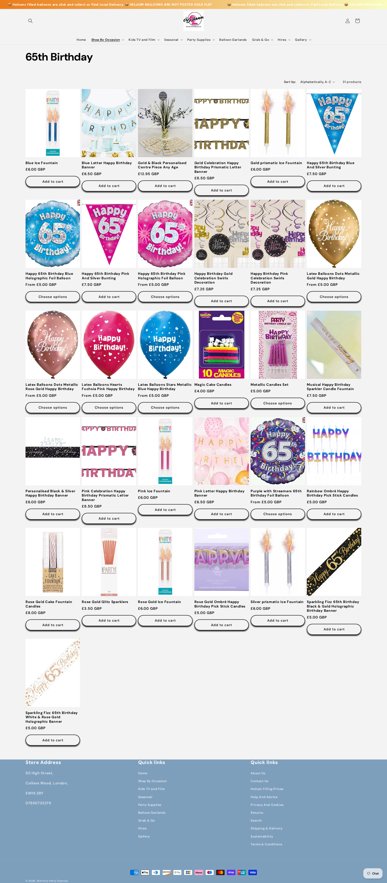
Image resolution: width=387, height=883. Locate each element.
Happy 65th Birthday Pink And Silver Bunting (105, 276)
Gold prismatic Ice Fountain (276, 163)
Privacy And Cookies (267, 805)
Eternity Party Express (52, 880)
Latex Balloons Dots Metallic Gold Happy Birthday (333, 276)
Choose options (53, 297)
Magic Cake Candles (213, 385)
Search (256, 820)
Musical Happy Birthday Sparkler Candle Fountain (330, 387)
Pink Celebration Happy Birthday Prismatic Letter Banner (105, 495)
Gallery (144, 836)
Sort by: (290, 82)
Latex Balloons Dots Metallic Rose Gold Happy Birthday (52, 387)
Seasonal (145, 797)
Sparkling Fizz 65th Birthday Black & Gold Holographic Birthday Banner (333, 606)
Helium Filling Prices (267, 789)
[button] (30, 21)
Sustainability (262, 836)
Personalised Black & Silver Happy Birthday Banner (50, 493)
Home (142, 773)
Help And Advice (264, 797)
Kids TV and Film (151, 789)
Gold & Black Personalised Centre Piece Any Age (162, 165)
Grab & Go (146, 820)
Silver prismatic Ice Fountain (277, 602)
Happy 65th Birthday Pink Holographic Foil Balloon (161, 276)
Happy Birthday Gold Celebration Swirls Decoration (213, 278)
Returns (257, 813)
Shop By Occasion (152, 781)
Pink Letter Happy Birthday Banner (219, 493)
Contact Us (259, 781)
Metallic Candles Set (269, 385)
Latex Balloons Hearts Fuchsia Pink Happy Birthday (108, 387)
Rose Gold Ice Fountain (159, 602)
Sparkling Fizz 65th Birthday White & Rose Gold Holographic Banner (52, 717)
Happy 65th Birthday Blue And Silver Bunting (330, 165)
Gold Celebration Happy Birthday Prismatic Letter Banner (217, 167)
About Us (258, 773)
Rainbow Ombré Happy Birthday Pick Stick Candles (332, 493)
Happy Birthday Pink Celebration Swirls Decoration (269, 278)
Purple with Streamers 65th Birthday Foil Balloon (276, 493)
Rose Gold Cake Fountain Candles (49, 604)
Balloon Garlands (152, 813)
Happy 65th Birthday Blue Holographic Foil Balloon (49, 276)
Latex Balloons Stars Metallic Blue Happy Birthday (164, 387)
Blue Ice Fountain (42, 163)
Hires (142, 828)
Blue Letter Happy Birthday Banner (107, 165)
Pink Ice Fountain (154, 491)
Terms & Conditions (266, 844)
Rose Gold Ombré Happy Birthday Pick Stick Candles (219, 604)
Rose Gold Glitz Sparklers (105, 602)
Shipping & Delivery (266, 828)
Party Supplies (149, 805)
